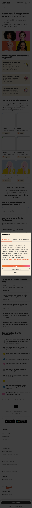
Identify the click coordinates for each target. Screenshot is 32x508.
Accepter (16, 266)
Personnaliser (15, 269)
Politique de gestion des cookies (19, 259)
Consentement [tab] (6, 239)
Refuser (16, 272)
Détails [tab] (15, 239)
